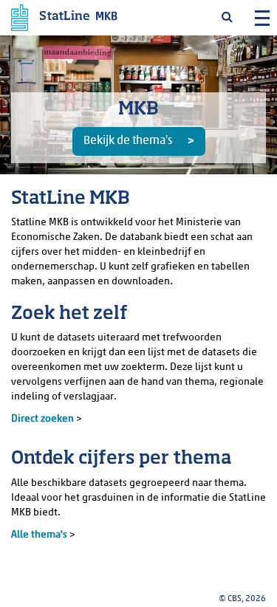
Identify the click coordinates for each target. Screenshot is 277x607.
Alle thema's (39, 535)
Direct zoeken (43, 419)
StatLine (64, 17)
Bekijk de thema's (127, 141)
